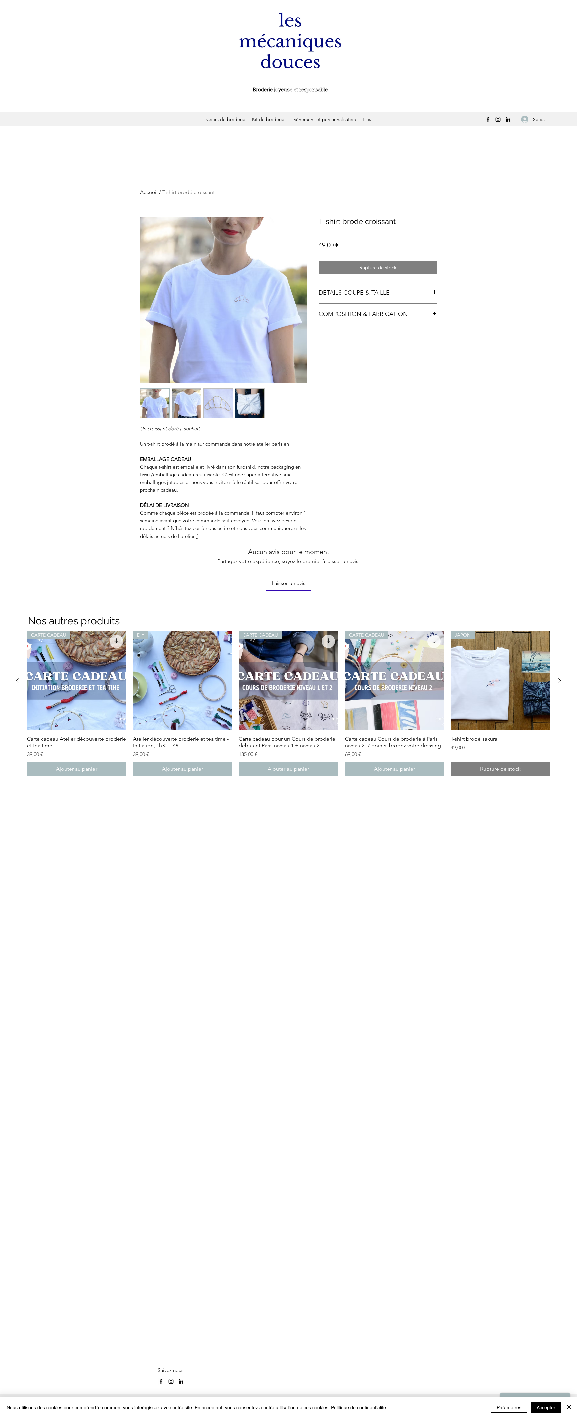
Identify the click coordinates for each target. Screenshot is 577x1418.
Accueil (149, 192)
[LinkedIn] (508, 119)
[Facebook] (488, 119)
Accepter (546, 1407)
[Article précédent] (17, 681)
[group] (288, 703)
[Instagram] (498, 119)
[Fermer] (569, 1407)
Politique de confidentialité (358, 1407)
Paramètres (509, 1407)
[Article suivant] (560, 681)
